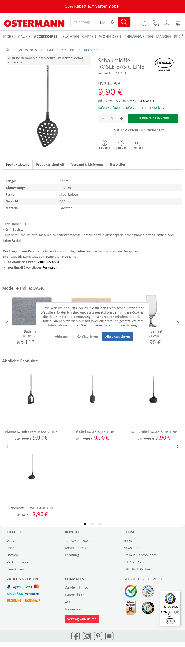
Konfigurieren (87, 336)
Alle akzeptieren (117, 336)
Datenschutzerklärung (120, 325)
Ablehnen (62, 336)
